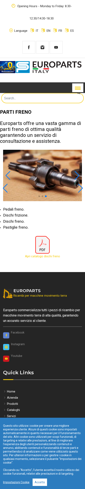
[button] (8, 175)
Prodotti (12, 404)
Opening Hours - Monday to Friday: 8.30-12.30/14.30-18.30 (44, 12)
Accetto (40, 482)
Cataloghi (13, 410)
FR (60, 31)
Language (20, 31)
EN (48, 31)
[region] (42, 453)
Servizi (11, 416)
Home (10, 391)
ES (72, 31)
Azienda (12, 397)
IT (36, 31)
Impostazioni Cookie (16, 482)
